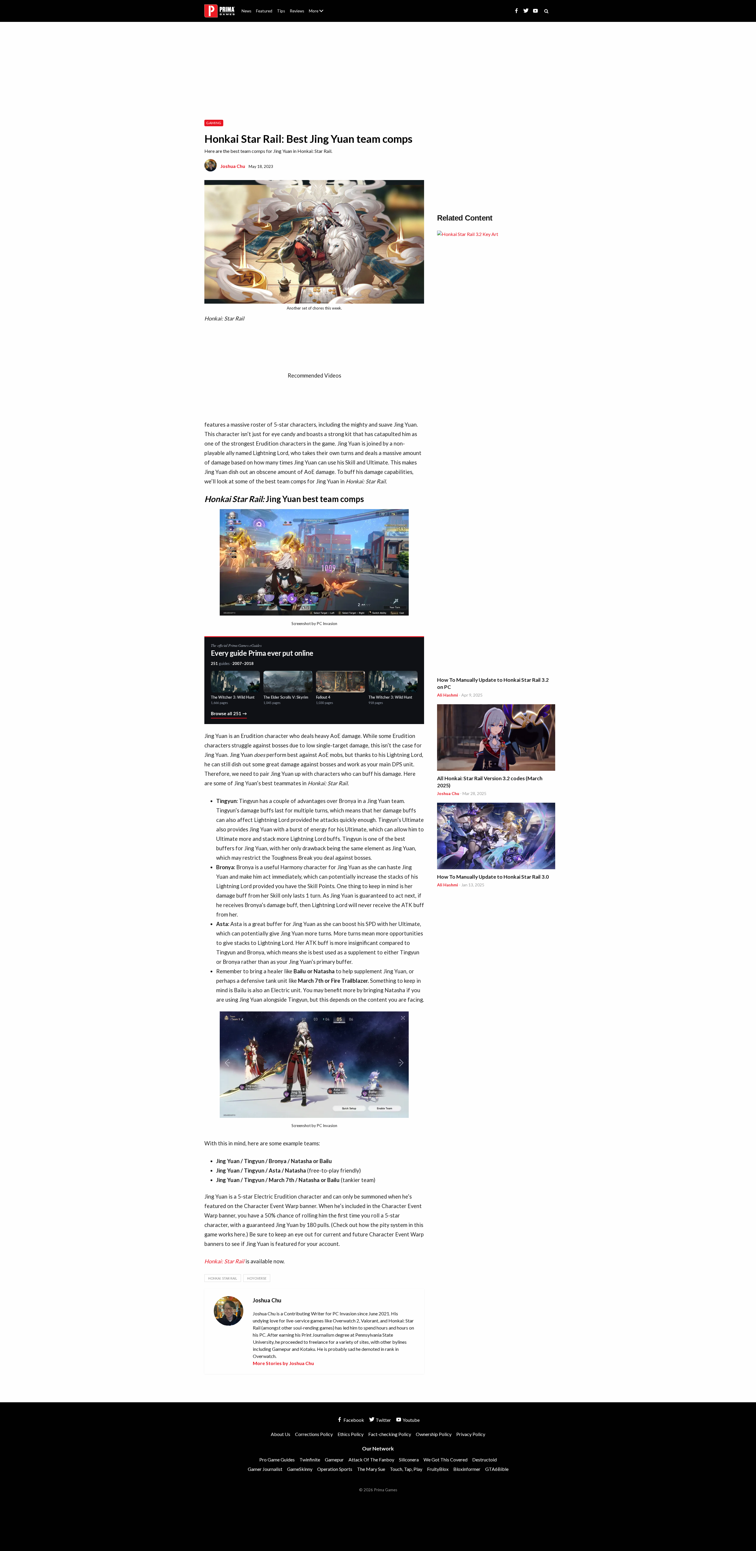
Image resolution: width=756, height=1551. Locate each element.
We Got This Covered (445, 1459)
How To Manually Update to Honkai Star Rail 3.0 (493, 877)
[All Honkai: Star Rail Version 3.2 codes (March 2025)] (496, 738)
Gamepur (334, 1459)
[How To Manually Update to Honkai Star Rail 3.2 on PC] (496, 452)
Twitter (383, 1420)
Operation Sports (334, 1469)
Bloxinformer (466, 1469)
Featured (264, 11)
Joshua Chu (232, 166)
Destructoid (484, 1459)
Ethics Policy (351, 1434)
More (319, 13)
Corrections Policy (314, 1434)
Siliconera (409, 1459)
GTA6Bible (497, 1469)
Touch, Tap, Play (406, 1469)
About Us (317, 7)
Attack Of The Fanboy (371, 1459)
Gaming (213, 123)
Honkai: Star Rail (224, 1261)
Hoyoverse (256, 1278)
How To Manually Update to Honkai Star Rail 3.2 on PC (493, 683)
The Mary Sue (371, 1469)
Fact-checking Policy (389, 1434)
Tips (281, 11)
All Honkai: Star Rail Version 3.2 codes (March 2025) (489, 782)
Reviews (297, 11)
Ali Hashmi (447, 694)
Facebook (353, 1420)
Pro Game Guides (277, 1459)
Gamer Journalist (265, 1469)
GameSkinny (299, 1469)
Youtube (411, 1420)
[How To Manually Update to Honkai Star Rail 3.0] (496, 837)
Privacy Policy (470, 1434)
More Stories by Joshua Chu (283, 1363)
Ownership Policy (434, 1434)
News (246, 11)
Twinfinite (309, 1459)
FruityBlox (438, 1469)
